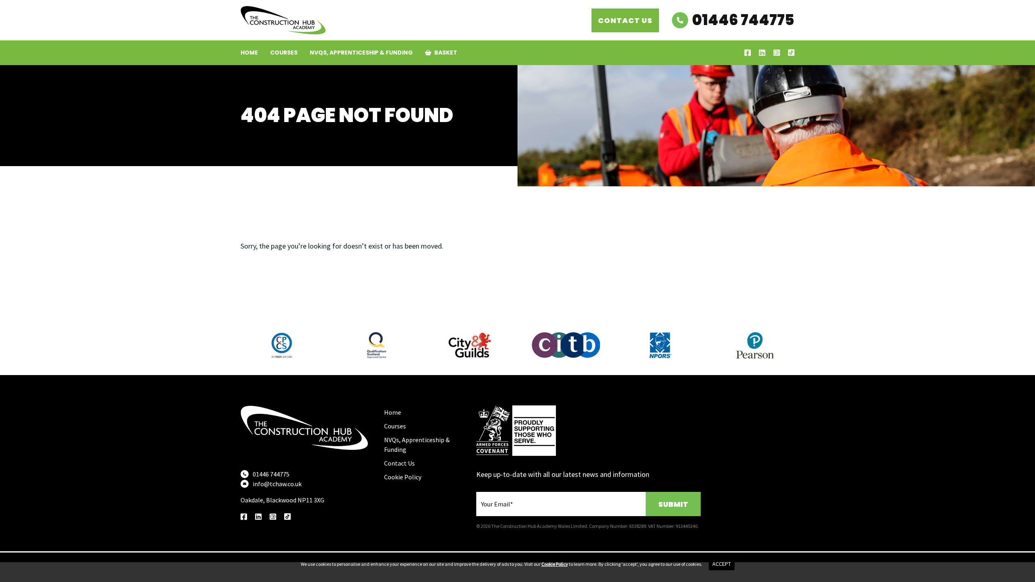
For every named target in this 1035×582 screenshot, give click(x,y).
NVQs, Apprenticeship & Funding (361, 52)
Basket (445, 52)
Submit (673, 504)
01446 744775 (743, 20)
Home (249, 52)
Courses (284, 52)
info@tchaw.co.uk (277, 484)
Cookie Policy (402, 477)
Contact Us (625, 20)
